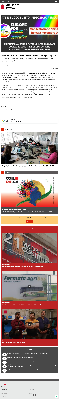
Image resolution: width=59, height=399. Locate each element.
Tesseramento (32, 388)
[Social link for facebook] (52, 1)
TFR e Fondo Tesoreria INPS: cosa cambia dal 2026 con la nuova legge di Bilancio (24, 361)
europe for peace (8, 109)
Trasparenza (31, 389)
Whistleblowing (4, 393)
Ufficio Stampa (9, 12)
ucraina (3, 112)
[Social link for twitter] (50, 1)
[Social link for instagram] (54, 1)
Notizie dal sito (32, 392)
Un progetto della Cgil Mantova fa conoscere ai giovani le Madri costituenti (23, 266)
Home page (3, 12)
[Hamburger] (57, 9)
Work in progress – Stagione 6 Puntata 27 (13, 342)
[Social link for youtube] (56, 1)
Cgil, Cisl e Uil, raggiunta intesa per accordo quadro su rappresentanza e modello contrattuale (27, 353)
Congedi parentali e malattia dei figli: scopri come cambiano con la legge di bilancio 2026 (26, 369)
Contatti (31, 386)
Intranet (3, 1)
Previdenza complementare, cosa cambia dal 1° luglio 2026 (20, 357)
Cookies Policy (4, 396)
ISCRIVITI (29, 221)
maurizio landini (5, 110)
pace (11, 110)
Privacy (2, 395)
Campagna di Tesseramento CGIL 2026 (14, 209)
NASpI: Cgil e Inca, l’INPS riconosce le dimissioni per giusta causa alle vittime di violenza (29, 166)
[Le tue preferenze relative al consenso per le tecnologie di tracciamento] (56, 396)
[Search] (8, 1)
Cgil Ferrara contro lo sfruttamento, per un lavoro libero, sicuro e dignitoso (23, 304)
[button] (51, 68)
